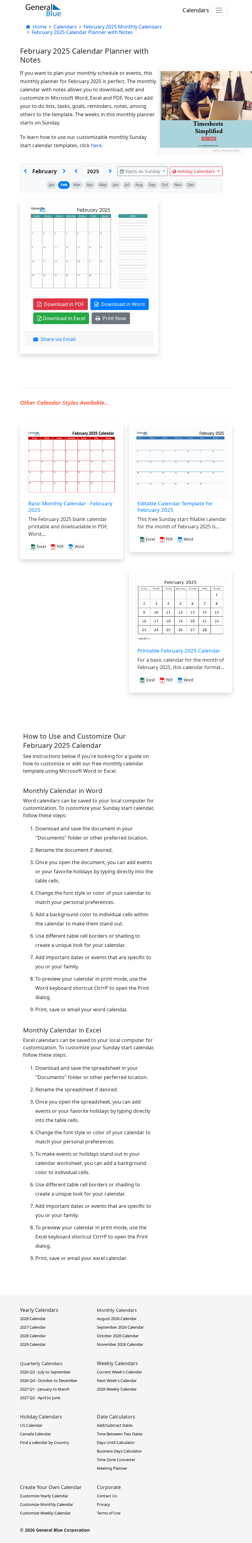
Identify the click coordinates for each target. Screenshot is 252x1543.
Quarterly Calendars (41, 1363)
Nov (177, 184)
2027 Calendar (33, 1327)
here (96, 145)
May (103, 184)
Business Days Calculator (119, 1451)
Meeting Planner (112, 1468)
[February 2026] (110, 171)
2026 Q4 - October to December (48, 1380)
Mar (77, 184)
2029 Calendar (33, 1344)
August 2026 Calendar (117, 1318)
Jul (127, 184)
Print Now (113, 318)
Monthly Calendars (117, 1310)
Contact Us (107, 1496)
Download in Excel (63, 318)
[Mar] (64, 171)
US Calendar (31, 1425)
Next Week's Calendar (117, 1380)
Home (39, 26)
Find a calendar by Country (44, 1442)
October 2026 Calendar (118, 1335)
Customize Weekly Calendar (45, 1513)
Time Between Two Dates (120, 1434)
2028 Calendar (33, 1335)
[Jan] (25, 171)
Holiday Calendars (196, 171)
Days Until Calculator (116, 1442)
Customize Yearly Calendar (44, 1496)
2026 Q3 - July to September (45, 1372)
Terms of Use (108, 1513)
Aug (139, 184)
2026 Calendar (33, 1318)
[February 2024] (76, 171)
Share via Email (57, 339)
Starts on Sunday (142, 171)
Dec (190, 184)
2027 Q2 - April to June (40, 1397)
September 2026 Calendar (120, 1327)
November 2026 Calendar (120, 1344)
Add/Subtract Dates (115, 1425)
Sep (152, 184)
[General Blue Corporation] (43, 10)
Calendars (196, 10)
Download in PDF (62, 304)
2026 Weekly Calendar (117, 1389)
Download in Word (122, 304)
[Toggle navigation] (219, 10)
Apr (90, 184)
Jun (116, 184)
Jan (51, 184)
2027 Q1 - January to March (44, 1389)
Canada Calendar (35, 1434)
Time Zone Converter (116, 1459)
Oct (165, 184)
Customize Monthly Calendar (46, 1504)
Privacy (103, 1504)
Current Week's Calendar (119, 1372)
